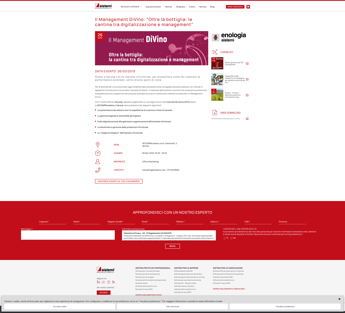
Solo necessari (172, 306)
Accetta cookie (59, 306)
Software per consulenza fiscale (147, 271)
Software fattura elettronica (146, 286)
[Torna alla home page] (108, 6)
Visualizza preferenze (285, 306)
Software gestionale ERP (183, 271)
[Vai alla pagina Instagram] (108, 282)
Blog (212, 6)
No (234, 237)
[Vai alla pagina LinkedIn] (98, 281)
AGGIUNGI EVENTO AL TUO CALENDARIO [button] (119, 181)
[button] (339, 299)
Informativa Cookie (213, 301)
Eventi (192, 6)
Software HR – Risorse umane (185, 283)
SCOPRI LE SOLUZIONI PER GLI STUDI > (149, 295)
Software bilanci (141, 283)
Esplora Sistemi (153, 6)
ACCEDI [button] (104, 292)
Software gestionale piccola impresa (188, 274)
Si (227, 237)
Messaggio (27, 228)
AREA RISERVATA (235, 7)
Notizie (202, 6)
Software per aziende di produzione (187, 280)
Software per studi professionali (147, 274)
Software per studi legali (144, 277)
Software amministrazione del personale (150, 280)
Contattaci (248, 6)
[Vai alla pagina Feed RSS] (113, 282)
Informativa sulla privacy (133, 228)
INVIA (173, 246)
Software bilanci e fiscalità (184, 286)
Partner (168, 6)
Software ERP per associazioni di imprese (228, 271)
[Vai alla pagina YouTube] (103, 282)
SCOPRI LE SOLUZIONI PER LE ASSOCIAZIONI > (229, 289)
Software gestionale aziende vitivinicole (189, 277)
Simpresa (180, 6)
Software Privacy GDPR (144, 289)
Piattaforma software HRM (223, 277)
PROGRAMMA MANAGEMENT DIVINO (225, 119)
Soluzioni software (130, 6)
